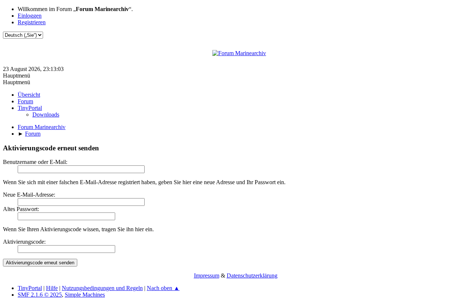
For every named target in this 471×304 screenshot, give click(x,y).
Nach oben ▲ (163, 288)
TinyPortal (30, 288)
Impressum (206, 275)
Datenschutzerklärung (252, 275)
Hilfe (52, 288)
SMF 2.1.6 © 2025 (40, 295)
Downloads (45, 114)
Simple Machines (85, 295)
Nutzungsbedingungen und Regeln (102, 288)
